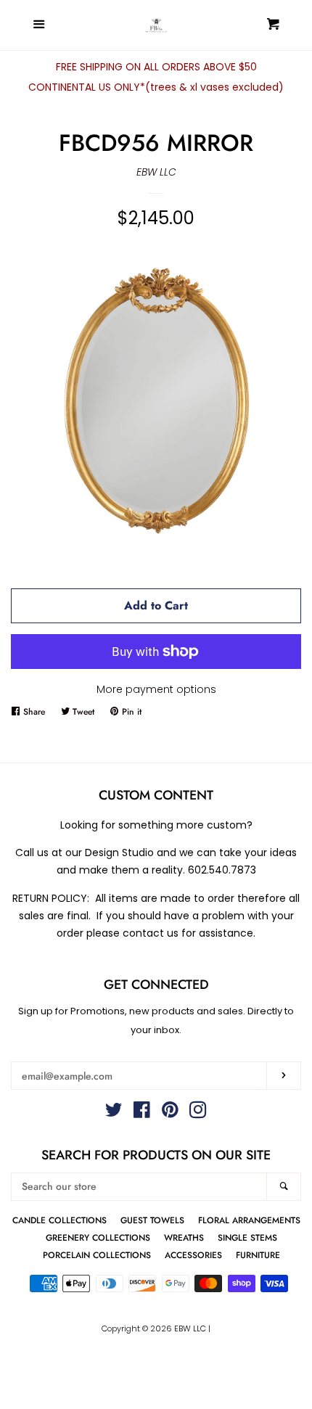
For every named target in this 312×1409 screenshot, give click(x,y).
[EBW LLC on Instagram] (198, 1113)
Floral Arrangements (249, 1220)
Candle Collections (59, 1220)
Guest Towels (152, 1220)
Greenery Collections (98, 1237)
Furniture (258, 1255)
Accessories (193, 1255)
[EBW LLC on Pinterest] (170, 1113)
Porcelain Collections (97, 1255)
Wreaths (184, 1237)
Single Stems (247, 1237)
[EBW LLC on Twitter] (114, 1113)
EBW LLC (156, 172)
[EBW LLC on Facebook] (142, 1113)
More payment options (156, 689)
